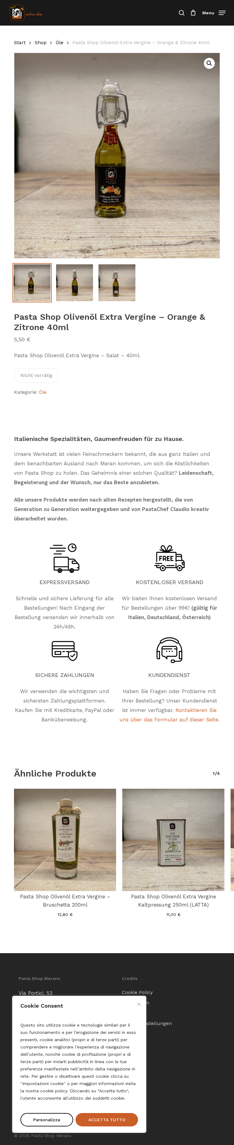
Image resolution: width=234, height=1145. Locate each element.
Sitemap (131, 1013)
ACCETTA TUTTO (106, 1119)
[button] (213, 12)
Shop (41, 42)
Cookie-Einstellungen (147, 1023)
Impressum (135, 1003)
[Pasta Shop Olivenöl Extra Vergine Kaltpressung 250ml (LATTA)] (173, 840)
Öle (59, 42)
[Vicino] (139, 1004)
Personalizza (46, 1119)
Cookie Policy (137, 992)
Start (20, 42)
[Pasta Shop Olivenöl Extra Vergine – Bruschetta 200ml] (65, 840)
